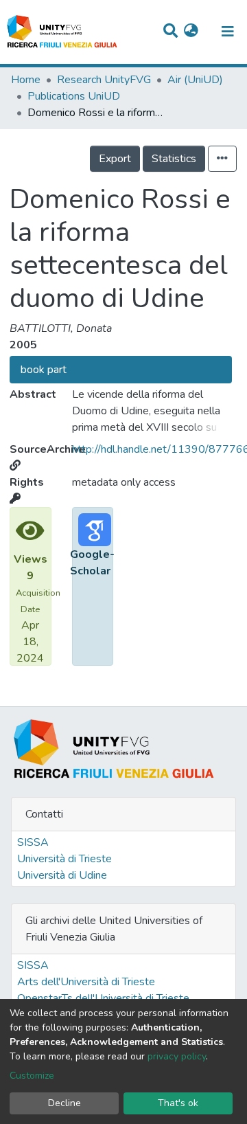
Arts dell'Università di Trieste (86, 981)
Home (25, 79)
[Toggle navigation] (228, 31)
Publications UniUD (73, 96)
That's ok (178, 1103)
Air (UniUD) (195, 79)
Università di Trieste (64, 858)
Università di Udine (62, 875)
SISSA (33, 842)
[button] (191, 31)
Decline (64, 1103)
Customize (32, 1075)
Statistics (174, 158)
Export (115, 158)
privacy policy (177, 1056)
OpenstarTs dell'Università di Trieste (103, 998)
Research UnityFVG (104, 79)
